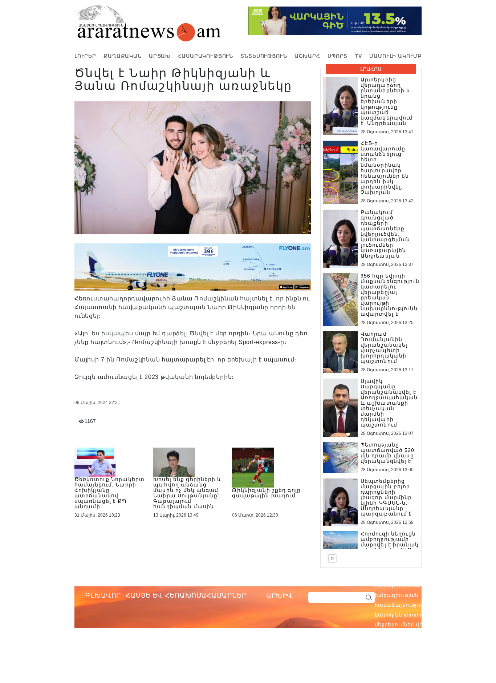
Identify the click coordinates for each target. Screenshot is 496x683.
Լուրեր (85, 56)
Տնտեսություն (263, 56)
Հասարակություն (205, 56)
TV (358, 56)
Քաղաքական (122, 56)
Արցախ (159, 56)
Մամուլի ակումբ (395, 56)
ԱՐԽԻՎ (279, 595)
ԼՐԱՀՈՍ (370, 69)
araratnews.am (456, 585)
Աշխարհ (307, 56)
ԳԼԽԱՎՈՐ (103, 595)
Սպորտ (337, 56)
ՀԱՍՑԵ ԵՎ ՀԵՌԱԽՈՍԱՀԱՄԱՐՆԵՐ (186, 595)
